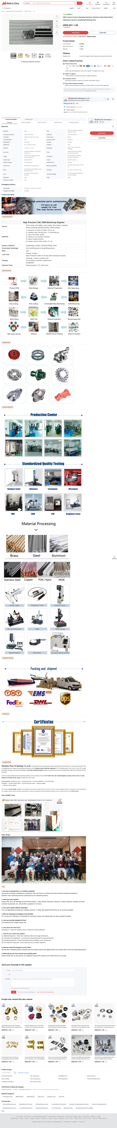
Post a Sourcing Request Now (46, 992)
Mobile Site (93, 1116)
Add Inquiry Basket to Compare (31, 61)
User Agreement (67, 1121)
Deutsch (55, 1118)
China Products (27, 1116)
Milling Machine (19, 1096)
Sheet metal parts (91, 1076)
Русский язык (44, 1118)
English (21, 1118)
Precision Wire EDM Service (93, 1079)
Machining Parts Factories (25, 1104)
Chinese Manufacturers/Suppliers (39, 1116)
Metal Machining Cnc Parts (9, 1108)
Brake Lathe (41, 1096)
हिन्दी (80, 1118)
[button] (81, 122)
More (3, 1111)
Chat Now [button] (103, 32)
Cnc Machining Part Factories (58, 1104)
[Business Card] (113, 126)
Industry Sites (69, 1116)
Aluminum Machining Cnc (42, 1108)
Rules (114, 8)
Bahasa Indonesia (102, 1118)
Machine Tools (28, 11)
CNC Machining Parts (7, 1076)
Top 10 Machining (56, 1108)
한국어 (71, 1118)
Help (87, 8)
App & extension (96, 8)
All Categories (7, 8)
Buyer (78, 8)
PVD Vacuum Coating (35, 1081)
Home (3, 11)
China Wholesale (52, 1116)
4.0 (96, 122)
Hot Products (19, 1116)
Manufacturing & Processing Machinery (14, 11)
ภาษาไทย (84, 1118)
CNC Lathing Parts (34, 1076)
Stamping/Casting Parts (8, 1081)
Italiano (50, 1118)
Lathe (34, 11)
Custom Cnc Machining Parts (99, 1104)
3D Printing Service (63, 1079)
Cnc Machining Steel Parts (26, 1108)
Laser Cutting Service (35, 1079)
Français (38, 1118)
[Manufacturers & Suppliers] (10, 3)
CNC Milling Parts (62, 1076)
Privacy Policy (82, 1121)
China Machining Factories (9, 1104)
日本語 (75, 1118)
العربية (67, 1118)
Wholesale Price (60, 1116)
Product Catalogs (24, 1072)
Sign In (65, 112)
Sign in (113, 4)
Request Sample (91, 36)
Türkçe (89, 1118)
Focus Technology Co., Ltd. (48, 1121)
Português (32, 1118)
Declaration (75, 1121)
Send (13, 992)
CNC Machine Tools (7, 1096)
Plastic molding (5, 1079)
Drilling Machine (31, 1096)
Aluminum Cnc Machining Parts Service (79, 1104)
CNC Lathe (61, 1096)
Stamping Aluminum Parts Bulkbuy (84, 1108)
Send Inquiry (75, 32)
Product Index (86, 1116)
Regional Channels (77, 1116)
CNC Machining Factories (42, 1104)
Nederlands (61, 1118)
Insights (98, 1116)
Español (26, 1118)
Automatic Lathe (51, 1096)
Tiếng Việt (95, 1118)
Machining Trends (68, 1108)
